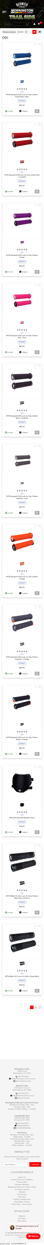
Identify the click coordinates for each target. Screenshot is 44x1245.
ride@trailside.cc (23, 1125)
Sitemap (22, 1192)
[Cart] (39, 24)
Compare (24, 111)
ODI (22, 92)
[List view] (40, 32)
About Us (22, 1177)
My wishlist (22, 1221)
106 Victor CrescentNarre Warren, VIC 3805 (22, 1089)
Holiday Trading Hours (22, 1199)
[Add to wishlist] (36, 44)
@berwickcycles (23, 1098)
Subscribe (35, 1164)
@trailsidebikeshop (23, 1128)
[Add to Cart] (37, 111)
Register (22, 1216)
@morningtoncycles (23, 1081)
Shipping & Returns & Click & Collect (22, 1187)
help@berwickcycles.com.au (23, 1095)
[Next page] (40, 1007)
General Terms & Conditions (22, 1180)
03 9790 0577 (23, 1093)
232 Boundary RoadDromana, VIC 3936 (22, 1119)
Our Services (22, 1194)
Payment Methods (22, 1184)
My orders (22, 1218)
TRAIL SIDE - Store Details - (22, 1204)
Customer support (22, 1189)
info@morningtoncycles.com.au (23, 1079)
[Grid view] (34, 32)
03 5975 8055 (23, 1076)
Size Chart (22, 1197)
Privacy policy (22, 1182)
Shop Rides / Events (22, 1202)
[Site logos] (22, 12)
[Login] (34, 24)
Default (22, 101)
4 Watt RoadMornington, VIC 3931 (22, 1072)
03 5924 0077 (23, 1123)
